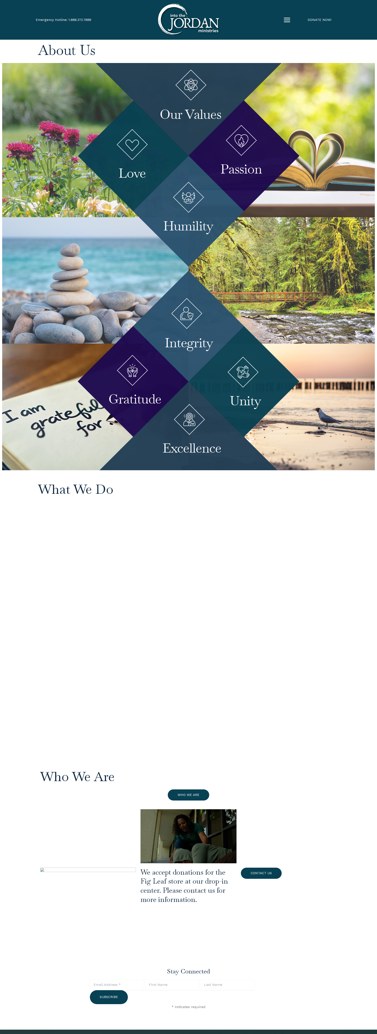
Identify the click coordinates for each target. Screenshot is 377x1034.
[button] (319, 20)
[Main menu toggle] (287, 19)
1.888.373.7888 (80, 20)
